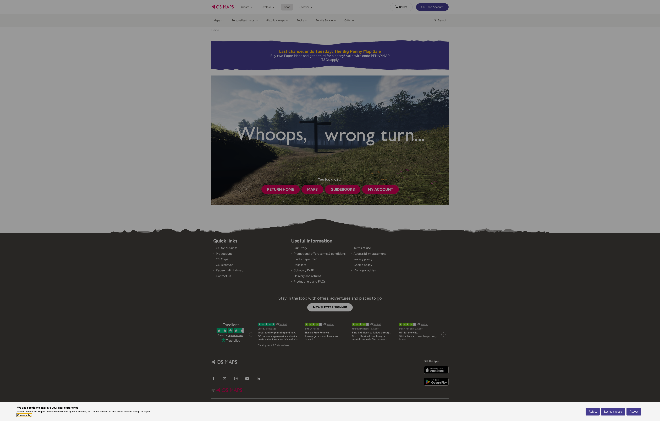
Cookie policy (24, 415)
